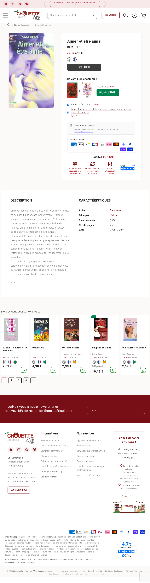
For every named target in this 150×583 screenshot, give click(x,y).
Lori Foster (128, 354)
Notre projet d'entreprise (89, 475)
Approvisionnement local (89, 440)
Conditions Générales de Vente (56, 466)
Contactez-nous (19, 490)
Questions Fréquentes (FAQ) (54, 445)
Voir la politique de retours (84, 132)
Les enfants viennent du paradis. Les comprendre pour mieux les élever (101, 111)
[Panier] (143, 15)
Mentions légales (97, 574)
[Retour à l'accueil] (8, 25)
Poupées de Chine (101, 347)
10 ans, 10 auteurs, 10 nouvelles (15, 349)
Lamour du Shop (45, 571)
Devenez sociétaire (86, 456)
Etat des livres (84, 445)
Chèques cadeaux (49, 456)
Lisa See (97, 354)
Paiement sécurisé (50, 440)
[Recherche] (94, 15)
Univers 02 (38, 347)
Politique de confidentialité (54, 461)
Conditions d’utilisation (114, 571)
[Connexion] (134, 15)
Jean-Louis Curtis (72, 354)
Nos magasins (110, 15)
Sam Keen (74, 47)
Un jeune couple (70, 347)
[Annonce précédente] (48, 4)
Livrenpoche (18, 571)
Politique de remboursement (65, 571)
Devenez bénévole (85, 461)
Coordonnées (54, 574)
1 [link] (4, 380)
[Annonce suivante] (102, 4)
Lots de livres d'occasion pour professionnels (91, 468)
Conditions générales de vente (75, 574)
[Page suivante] (33, 380)
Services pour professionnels (91, 451)
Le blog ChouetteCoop (52, 471)
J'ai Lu (71, 53)
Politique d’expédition (134, 571)
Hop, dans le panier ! (107, 92)
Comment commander (52, 451)
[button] (5, 15)
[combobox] (72, 15)
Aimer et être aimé (81, 104)
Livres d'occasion (22, 25)
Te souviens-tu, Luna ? (134, 347)
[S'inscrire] (142, 410)
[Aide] (125, 15)
